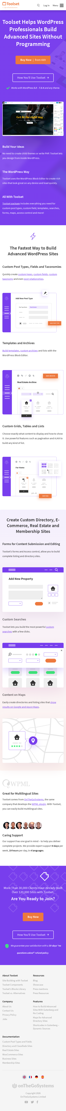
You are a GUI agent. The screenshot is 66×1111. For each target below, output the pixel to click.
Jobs (4, 1019)
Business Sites (9, 1058)
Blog (35, 980)
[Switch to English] (24, 1077)
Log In (46, 5)
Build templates (10, 350)
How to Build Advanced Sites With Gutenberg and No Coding (45, 1010)
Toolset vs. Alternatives (13, 993)
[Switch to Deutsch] (36, 1077)
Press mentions (40, 988)
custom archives (29, 350)
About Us (6, 1006)
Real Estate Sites (10, 1050)
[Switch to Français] (30, 1077)
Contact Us (7, 1010)
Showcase (38, 984)
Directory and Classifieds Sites (17, 1045)
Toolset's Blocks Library (14, 988)
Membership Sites (11, 1062)
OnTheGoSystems (34, 799)
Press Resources (41, 993)
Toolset (12, 5)
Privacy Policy (9, 1014)
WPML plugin (39, 804)
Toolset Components (12, 984)
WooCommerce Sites (12, 1054)
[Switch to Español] (42, 1077)
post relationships (33, 278)
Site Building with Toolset (15, 980)
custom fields (40, 274)
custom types (25, 274)
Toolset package (11, 203)
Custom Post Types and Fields (17, 1041)
